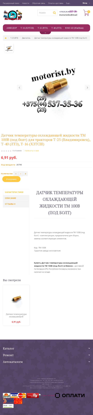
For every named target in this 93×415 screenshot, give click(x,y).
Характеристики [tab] (14, 192)
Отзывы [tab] (10, 204)
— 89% (8, 405)
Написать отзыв (32, 150)
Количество (7, 173)
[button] (19, 87)
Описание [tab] (10, 198)
